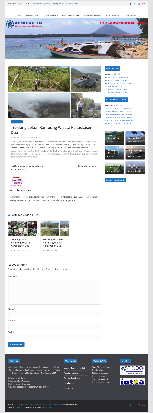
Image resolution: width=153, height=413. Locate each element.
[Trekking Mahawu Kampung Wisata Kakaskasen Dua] (55, 222)
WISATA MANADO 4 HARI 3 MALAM (119, 117)
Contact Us (131, 15)
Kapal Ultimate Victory (88, 166)
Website (12, 332)
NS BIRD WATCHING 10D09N (116, 89)
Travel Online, (97, 370)
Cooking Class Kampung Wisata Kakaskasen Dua (20, 242)
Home (19, 15)
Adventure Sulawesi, (100, 379)
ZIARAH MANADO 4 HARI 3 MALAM (118, 114)
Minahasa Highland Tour (113, 136)
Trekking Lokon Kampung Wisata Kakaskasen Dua (58, 4)
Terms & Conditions (72, 378)
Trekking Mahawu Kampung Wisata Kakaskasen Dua (27, 168)
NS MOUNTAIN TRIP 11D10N (116, 92)
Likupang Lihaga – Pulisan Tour (114, 151)
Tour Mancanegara (71, 15)
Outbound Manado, (100, 373)
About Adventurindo (72, 373)
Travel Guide (69, 383)
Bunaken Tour (133, 138)
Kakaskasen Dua (17, 122)
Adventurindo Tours (35, 137)
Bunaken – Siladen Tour (133, 166)
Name (11, 309)
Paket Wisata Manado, (101, 367)
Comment (13, 276)
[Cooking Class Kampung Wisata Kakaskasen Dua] (22, 222)
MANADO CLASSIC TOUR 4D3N (117, 80)
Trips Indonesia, (98, 376)
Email (11, 320)
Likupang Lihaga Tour (134, 151)
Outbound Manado (92, 15)
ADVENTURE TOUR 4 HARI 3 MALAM (119, 120)
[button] (39, 15)
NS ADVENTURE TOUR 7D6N (116, 86)
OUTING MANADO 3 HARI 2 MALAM (119, 111)
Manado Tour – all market (74, 368)
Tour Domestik (51, 15)
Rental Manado (112, 15)
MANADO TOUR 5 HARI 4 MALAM (118, 123)
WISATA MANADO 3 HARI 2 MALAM (119, 108)
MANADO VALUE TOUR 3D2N (116, 77)
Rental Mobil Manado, (101, 382)
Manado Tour (32, 15)
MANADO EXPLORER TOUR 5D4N (118, 83)
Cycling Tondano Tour (114, 166)
